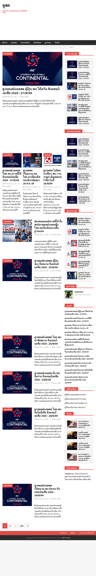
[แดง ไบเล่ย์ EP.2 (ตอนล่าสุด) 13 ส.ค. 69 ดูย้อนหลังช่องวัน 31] (72, 424)
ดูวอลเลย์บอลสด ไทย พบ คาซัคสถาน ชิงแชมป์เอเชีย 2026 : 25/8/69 (47, 340)
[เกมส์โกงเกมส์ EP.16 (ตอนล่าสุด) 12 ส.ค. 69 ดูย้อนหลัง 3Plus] (72, 446)
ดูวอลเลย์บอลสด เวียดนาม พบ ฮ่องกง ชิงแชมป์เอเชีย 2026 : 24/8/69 (47, 490)
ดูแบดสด (48, 43)
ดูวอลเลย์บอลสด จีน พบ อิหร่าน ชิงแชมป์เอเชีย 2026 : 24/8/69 (47, 376)
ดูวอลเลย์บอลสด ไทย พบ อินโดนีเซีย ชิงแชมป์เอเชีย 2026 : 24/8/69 (47, 412)
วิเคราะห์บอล (25, 43)
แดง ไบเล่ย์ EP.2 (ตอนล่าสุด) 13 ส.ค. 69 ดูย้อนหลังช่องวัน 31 (84, 424)
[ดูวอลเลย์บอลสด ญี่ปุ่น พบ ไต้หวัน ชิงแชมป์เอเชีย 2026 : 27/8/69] (32, 69)
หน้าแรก (4, 43)
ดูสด (70, 305)
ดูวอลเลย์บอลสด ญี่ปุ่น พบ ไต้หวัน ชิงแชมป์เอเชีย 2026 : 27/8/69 (31, 91)
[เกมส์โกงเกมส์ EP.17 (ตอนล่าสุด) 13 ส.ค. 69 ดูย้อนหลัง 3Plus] (72, 435)
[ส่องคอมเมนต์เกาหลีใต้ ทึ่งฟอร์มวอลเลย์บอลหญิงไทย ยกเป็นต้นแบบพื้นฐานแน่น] (72, 107)
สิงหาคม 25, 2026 (42, 234)
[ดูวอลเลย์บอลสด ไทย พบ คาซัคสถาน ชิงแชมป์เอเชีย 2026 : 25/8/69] (72, 187)
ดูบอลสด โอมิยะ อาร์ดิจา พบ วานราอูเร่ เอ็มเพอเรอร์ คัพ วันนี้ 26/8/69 (52, 177)
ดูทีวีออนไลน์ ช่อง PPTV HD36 (75, 399)
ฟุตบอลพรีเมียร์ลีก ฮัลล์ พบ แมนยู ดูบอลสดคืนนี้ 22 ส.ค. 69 (84, 265)
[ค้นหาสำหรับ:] (81, 47)
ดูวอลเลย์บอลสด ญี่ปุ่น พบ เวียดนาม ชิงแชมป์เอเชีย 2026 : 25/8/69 (46, 264)
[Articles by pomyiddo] (69, 297)
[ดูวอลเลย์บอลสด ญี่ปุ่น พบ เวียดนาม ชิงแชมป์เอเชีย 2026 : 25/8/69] (72, 120)
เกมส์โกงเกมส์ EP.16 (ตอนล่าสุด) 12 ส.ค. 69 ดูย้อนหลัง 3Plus (84, 446)
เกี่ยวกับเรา (63, 533)
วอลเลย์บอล (37, 43)
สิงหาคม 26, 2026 (10, 97)
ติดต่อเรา (73, 533)
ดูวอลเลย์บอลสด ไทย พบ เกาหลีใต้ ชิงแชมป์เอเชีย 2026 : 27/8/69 (11, 175)
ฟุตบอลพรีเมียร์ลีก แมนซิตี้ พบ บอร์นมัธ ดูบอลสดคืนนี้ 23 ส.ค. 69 (84, 254)
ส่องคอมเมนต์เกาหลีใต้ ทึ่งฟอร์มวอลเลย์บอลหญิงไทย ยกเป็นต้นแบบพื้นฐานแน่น (48, 226)
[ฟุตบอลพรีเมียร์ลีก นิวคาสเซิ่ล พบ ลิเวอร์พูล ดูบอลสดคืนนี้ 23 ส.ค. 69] (72, 243)
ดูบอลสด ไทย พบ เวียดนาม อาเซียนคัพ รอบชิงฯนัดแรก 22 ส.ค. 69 (84, 275)
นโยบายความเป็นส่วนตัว (86, 533)
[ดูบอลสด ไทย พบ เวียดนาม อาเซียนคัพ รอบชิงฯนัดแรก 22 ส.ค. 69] (72, 275)
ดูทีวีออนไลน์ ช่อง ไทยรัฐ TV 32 (76, 403)
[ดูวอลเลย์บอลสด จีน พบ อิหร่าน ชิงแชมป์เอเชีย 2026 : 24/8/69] (72, 200)
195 (21, 526)
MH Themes (66, 538)
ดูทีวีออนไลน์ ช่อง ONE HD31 (75, 407)
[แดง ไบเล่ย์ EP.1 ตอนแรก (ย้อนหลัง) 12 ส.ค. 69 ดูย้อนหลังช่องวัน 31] (72, 457)
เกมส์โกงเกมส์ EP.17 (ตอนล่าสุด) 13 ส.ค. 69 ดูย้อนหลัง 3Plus (84, 435)
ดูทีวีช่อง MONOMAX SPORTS (75, 394)
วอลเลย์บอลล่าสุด (73, 131)
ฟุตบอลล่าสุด (71, 211)
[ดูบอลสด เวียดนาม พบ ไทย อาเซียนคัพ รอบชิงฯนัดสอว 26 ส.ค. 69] (32, 160)
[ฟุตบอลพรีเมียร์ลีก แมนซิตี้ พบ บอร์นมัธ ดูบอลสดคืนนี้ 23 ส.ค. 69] (72, 254)
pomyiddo (78, 292)
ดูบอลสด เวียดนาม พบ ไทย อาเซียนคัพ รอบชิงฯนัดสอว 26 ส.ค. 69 (31, 177)
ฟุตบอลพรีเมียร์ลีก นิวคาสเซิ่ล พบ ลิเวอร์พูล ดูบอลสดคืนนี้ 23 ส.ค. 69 (84, 243)
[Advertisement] (64, 20)
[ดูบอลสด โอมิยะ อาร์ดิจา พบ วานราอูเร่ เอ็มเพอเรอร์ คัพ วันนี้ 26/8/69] (52, 160)
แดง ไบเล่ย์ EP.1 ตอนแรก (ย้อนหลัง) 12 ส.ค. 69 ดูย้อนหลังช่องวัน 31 (84, 457)
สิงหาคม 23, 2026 (42, 383)
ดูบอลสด (14, 43)
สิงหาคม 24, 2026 (42, 271)
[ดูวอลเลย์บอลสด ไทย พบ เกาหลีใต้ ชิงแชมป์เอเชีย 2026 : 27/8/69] (12, 160)
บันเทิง (57, 43)
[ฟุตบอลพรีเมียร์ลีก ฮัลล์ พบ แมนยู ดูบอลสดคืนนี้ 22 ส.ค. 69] (72, 264)
